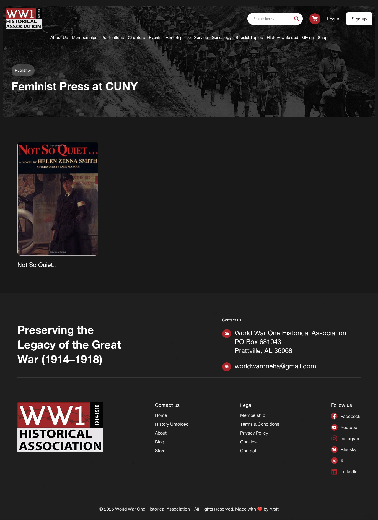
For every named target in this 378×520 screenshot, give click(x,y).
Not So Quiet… (38, 264)
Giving (308, 37)
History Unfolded (282, 37)
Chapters (136, 37)
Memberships (84, 37)
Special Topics (249, 37)
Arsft (274, 509)
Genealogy (222, 37)
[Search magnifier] (297, 19)
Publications (112, 37)
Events (155, 37)
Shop (323, 37)
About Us (59, 37)
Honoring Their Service (186, 37)
